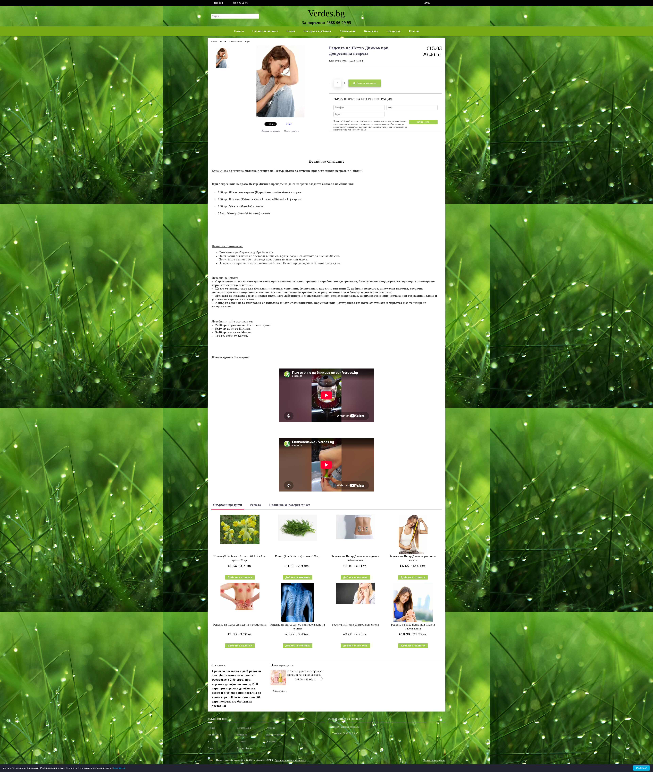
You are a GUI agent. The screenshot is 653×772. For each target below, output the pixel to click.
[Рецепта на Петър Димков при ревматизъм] (239, 596)
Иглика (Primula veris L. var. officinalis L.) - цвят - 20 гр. (239, 558)
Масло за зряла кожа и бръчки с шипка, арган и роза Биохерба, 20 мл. (305, 673)
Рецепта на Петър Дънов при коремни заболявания (355, 558)
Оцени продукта (291, 131)
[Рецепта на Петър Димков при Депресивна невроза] (280, 117)
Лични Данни (244, 748)
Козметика (371, 31)
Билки (291, 31)
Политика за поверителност (289, 504)
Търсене (241, 741)
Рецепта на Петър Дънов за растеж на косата (413, 558)
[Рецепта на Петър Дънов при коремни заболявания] (355, 527)
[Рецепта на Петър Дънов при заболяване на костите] (297, 602)
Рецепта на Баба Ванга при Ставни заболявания (413, 626)
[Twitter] (440, 3)
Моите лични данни (434, 760)
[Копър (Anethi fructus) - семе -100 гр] (297, 528)
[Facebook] (435, 3)
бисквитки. (119, 768)
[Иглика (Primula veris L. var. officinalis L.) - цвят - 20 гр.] (239, 529)
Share (272, 124)
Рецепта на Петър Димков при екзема (355, 624)
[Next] (321, 679)
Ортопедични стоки (265, 31)
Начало (239, 31)
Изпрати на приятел (271, 131)
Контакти (242, 734)
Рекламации (214, 734)
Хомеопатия (348, 31)
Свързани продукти (227, 504)
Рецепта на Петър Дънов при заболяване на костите (297, 626)
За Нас (211, 741)
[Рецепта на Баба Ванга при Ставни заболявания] (413, 602)
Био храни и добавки (317, 31)
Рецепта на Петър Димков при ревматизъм (239, 624)
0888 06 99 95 (240, 3)
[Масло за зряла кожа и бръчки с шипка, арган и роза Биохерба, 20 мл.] (278, 677)
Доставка (271, 741)
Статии (414, 31)
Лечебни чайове (235, 41)
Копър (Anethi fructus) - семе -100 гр (297, 556)
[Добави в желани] (335, 77)
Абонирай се (280, 691)
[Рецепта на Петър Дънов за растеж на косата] (413, 534)
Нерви (247, 41)
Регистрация (244, 728)
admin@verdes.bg (350, 727)
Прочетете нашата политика (290, 760)
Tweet (289, 124)
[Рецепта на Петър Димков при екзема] (355, 593)
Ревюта (255, 504)
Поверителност (274, 734)
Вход (210, 748)
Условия (270, 728)
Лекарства (393, 31)
